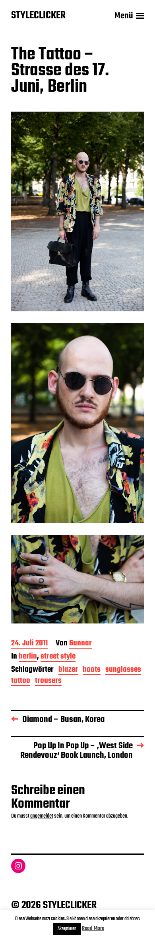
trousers (48, 681)
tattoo (20, 681)
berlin (28, 657)
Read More (93, 928)
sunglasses (123, 670)
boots (92, 670)
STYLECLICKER (38, 16)
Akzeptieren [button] (67, 928)
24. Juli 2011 (29, 644)
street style (58, 657)
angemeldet (41, 816)
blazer (68, 670)
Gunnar (80, 644)
